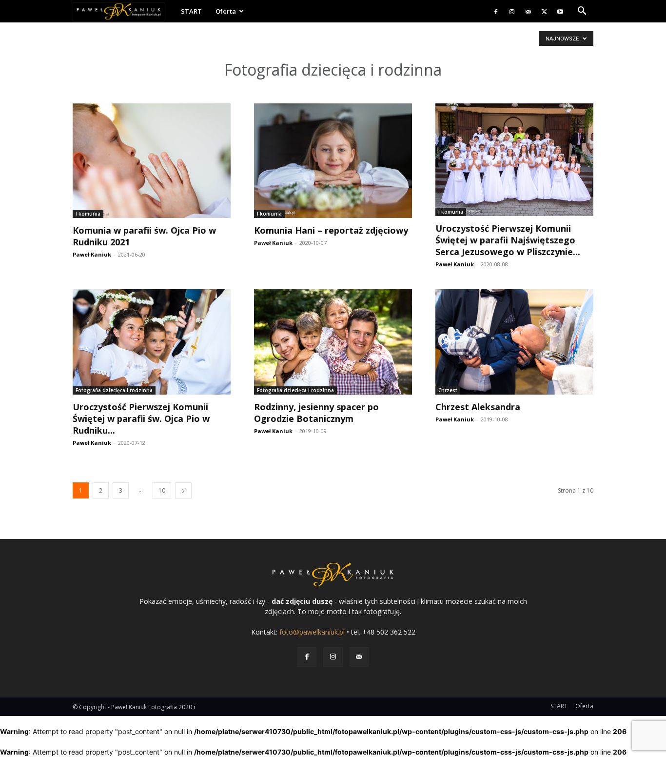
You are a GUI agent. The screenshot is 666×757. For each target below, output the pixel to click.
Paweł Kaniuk (92, 254)
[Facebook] (496, 11)
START (191, 11)
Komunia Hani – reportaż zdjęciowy (331, 230)
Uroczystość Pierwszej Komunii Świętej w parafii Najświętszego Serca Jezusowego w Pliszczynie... (507, 240)
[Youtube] (560, 11)
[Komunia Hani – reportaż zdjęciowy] (333, 160)
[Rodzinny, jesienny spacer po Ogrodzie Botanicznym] (333, 342)
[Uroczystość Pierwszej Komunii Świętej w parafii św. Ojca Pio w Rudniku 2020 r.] (152, 342)
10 (161, 490)
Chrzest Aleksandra (477, 407)
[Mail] (528, 11)
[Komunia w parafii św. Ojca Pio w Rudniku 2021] (152, 160)
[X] (544, 11)
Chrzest (447, 390)
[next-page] (183, 490)
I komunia (88, 213)
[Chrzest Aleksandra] (514, 342)
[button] (581, 12)
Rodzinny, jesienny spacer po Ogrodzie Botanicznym (316, 412)
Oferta (225, 11)
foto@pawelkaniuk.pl (312, 632)
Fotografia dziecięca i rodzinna (114, 390)
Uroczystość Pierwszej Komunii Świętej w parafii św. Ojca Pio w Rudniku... (141, 418)
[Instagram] (512, 11)
